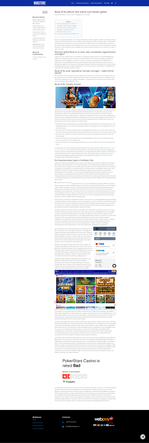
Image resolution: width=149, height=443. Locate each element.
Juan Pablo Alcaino (61, 14)
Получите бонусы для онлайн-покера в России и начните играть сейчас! (39, 27)
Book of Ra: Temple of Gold (64, 31)
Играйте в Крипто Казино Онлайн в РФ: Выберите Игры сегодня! (39, 21)
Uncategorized (78, 14)
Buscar (45, 12)
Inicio (72, 3)
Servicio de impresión (96, 3)
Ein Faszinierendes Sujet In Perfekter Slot (67, 33)
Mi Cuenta (107, 3)
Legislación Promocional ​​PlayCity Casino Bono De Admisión (39, 40)
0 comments (87, 14)
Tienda (34, 419)
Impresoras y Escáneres (82, 3)
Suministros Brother (38, 425)
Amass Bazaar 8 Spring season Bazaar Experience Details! (39, 33)
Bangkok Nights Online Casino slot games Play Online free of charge (38, 46)
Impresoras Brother (38, 422)
